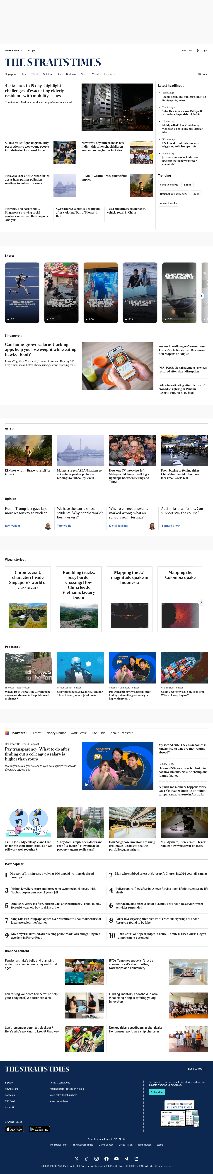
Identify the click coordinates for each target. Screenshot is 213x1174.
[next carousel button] (201, 296)
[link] (53, 62)
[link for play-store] (39, 1129)
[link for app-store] (15, 1129)
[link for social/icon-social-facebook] (106, 1158)
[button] (14, 50)
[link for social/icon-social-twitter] (76, 1158)
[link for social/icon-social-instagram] (96, 1158)
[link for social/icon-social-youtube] (116, 1158)
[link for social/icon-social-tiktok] (86, 1158)
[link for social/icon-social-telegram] (126, 1158)
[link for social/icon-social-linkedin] (136, 1158)
